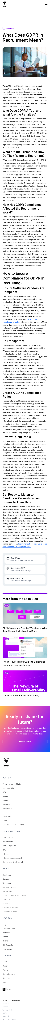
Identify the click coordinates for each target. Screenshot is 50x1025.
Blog (4, 925)
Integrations (7, 949)
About (5, 962)
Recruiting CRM (8, 788)
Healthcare (7, 875)
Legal (5, 982)
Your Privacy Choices (9, 1019)
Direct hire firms (8, 842)
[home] (4, 4)
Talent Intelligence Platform (13, 784)
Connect (6, 800)
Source (5, 796)
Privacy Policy (7, 1004)
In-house (6, 854)
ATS (4, 792)
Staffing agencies (9, 846)
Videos (5, 937)
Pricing (5, 970)
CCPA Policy (7, 1016)
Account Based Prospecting (13, 825)
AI (3, 813)
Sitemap (5, 1007)
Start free (6, 978)
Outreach (6, 804)
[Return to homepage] (6, 762)
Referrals (6, 941)
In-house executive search (12, 858)
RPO (4, 850)
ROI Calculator (8, 945)
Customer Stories (9, 929)
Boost (5, 821)
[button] (46, 4)
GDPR (5, 1013)
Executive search (9, 838)
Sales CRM (7, 817)
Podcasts (6, 933)
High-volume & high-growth (13, 862)
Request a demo (9, 974)
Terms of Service (8, 1010)
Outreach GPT (8, 809)
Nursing (6, 879)
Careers (5, 966)
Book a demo (25, 741)
